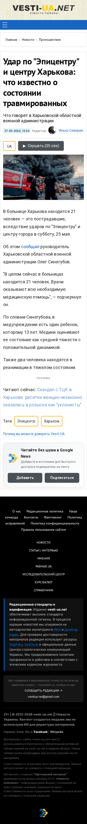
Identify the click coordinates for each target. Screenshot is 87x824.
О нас (16, 512)
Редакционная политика (45, 512)
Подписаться (62, 478)
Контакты (31, 518)
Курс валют (43, 583)
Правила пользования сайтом (43, 530)
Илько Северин (71, 130)
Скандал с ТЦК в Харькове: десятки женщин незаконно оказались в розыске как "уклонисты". (42, 397)
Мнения (43, 559)
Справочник (43, 590)
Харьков (51, 421)
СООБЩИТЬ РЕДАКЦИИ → (43, 690)
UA (9, 145)
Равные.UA (44, 567)
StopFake (15, 644)
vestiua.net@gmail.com (43, 696)
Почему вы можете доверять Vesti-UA (34, 434)
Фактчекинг (53, 518)
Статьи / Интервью (43, 551)
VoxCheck (31, 644)
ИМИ (57, 629)
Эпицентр (26, 421)
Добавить (25, 478)
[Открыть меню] (5, 25)
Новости (43, 543)
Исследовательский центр (43, 575)
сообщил (30, 246)
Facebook (41, 732)
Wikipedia (56, 732)
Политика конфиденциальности (55, 524)
